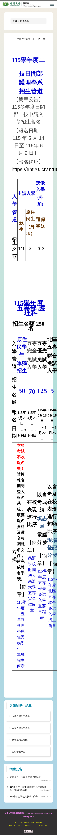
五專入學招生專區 (21, 716)
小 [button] (33, 39)
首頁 (15, 21)
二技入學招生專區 (21, 728)
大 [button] (44, 39)
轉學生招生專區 (20, 740)
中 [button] (39, 39)
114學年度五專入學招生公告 (24, 796)
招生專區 (24, 21)
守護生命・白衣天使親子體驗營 (25, 777)
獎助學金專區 (18, 751)
